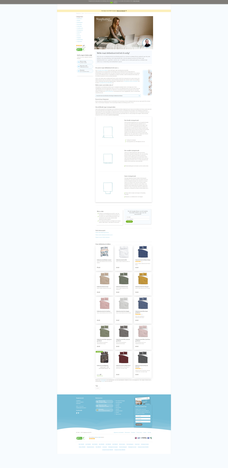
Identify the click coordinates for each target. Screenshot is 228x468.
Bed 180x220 (115, 444)
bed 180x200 (108, 444)
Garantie (117, 409)
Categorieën (79, 17)
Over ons (79, 35)
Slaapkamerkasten (90, 447)
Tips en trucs (118, 414)
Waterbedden (80, 39)
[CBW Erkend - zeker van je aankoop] (80, 49)
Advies (97, 388)
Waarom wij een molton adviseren (102, 237)
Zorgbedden (79, 41)
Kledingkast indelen (145, 444)
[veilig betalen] (143, 438)
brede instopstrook (109, 91)
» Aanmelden (129, 221)
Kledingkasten (80, 30)
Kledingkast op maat (132, 447)
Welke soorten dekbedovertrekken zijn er (104, 235)
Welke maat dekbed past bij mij (102, 232)
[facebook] (77, 413)
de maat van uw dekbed (103, 70)
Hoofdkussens (80, 28)
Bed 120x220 (94, 444)
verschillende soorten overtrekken (131, 81)
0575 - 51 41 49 (79, 406)
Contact (117, 412)
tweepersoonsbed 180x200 (120, 449)
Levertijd (117, 404)
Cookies (144, 432)
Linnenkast (105, 447)
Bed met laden (122, 444)
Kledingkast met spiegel (113, 447)
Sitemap (149, 432)
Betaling (117, 405)
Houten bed (137, 444)
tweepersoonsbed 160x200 (107, 449)
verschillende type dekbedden (106, 82)
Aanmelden (138, 424)
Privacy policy (139, 432)
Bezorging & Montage (120, 400)
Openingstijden (119, 402)
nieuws (78, 34)
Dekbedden (79, 26)
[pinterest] (79, 413)
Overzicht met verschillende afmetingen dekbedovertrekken (109, 95)
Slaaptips (79, 37)
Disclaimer (133, 432)
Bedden (78, 20)
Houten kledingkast (123, 447)
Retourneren (118, 407)
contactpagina (103, 380)
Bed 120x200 (81, 444)
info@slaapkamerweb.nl (84, 66)
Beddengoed (79, 22)
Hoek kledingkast (130, 444)
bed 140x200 (88, 444)
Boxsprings (79, 24)
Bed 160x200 (101, 444)
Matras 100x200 (82, 447)
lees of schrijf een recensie (84, 71)
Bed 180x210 (98, 447)
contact (103, 381)
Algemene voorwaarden (119, 432)
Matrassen (79, 32)
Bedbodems (79, 18)
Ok (111, 2)
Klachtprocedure (119, 410)
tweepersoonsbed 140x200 (143, 447)
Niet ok (115, 2)
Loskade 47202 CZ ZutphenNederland (79, 402)
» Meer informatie (136, 1)
